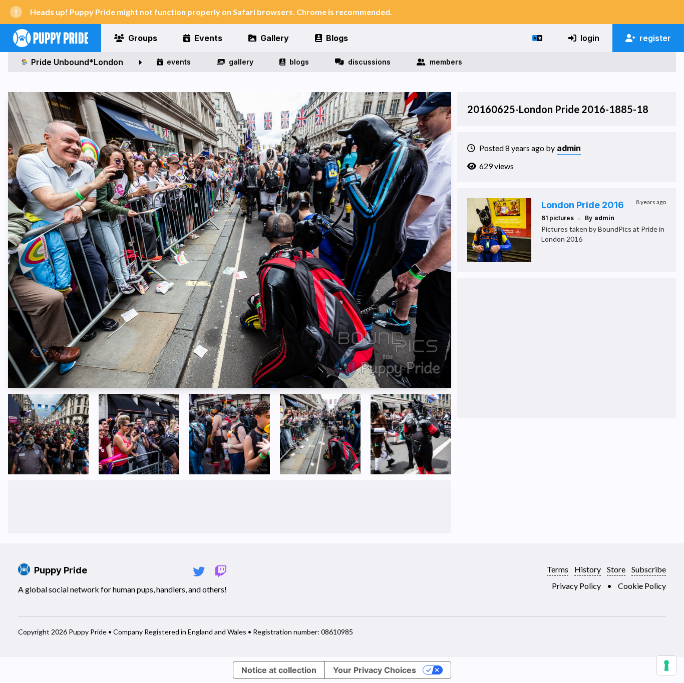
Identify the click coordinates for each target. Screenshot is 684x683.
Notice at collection (278, 670)
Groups (142, 38)
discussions (369, 62)
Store (616, 569)
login (589, 38)
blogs (299, 62)
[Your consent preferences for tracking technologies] (666, 665)
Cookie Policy (642, 585)
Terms (557, 569)
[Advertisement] (230, 506)
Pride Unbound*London (77, 62)
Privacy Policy (576, 585)
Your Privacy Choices (374, 670)
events (179, 62)
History (587, 569)
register (655, 38)
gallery (241, 62)
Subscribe (648, 569)
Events (208, 38)
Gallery (274, 38)
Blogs (337, 38)
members (446, 62)
